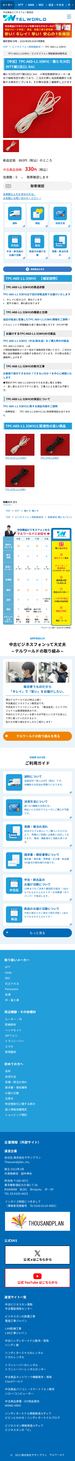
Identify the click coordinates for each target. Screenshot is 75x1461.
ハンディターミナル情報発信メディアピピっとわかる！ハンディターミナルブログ (32, 1415)
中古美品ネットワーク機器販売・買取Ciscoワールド (28, 1379)
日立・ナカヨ (56, 5)
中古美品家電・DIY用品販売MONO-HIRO (22, 1403)
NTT (20, 5)
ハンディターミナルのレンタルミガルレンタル (24, 1355)
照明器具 (10, 1052)
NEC (41, 5)
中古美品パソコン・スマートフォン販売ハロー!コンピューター (29, 1391)
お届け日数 (12, 1093)
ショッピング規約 (16, 1115)
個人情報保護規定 (16, 1109)
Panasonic (12, 989)
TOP (5, 46)
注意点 (9, 1098)
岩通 (8, 994)
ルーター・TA (13, 1019)
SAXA (31, 5)
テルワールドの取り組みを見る (38, 736)
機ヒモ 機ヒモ (31, 510)
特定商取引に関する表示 (20, 1104)
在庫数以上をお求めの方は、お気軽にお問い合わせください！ (22, 196)
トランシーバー (14, 1041)
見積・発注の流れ (16, 1082)
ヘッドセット (13, 1030)
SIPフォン (11, 1035)
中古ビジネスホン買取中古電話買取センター (18, 1306)
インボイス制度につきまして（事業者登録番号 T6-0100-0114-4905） (31, 1203)
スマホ (9, 1046)
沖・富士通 (12, 1000)
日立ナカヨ (12, 983)
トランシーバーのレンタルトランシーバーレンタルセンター (25, 1367)
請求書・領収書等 (16, 1087)
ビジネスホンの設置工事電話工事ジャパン (20, 1318)
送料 (8, 1071)
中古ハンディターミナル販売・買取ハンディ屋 (27, 1343)
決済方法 (10, 1076)
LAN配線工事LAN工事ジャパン (16, 1330)
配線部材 (10, 1024)
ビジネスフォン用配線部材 (26, 46)
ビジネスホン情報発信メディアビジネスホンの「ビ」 (24, 1428)
